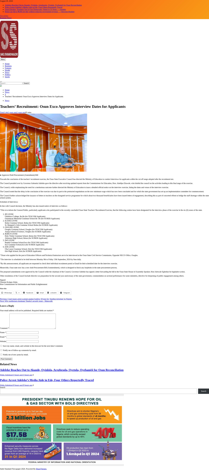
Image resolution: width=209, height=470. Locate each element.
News (7, 72)
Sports (7, 77)
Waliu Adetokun (6, 375)
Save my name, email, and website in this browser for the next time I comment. (33, 346)
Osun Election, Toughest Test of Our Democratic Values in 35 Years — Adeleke (35, 9)
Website (3, 341)
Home (7, 64)
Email (3, 337)
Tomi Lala (4, 112)
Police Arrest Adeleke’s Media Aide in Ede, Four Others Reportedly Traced (33, 7)
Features (8, 68)
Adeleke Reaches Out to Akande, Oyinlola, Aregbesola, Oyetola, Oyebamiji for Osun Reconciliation (43, 5)
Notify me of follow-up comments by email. (19, 350)
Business (8, 66)
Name (3, 332)
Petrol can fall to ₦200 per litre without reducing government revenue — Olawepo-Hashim (39, 12)
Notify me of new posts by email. (15, 355)
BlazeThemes (41, 469)
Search (2, 387)
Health (7, 70)
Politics (7, 75)
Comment (4, 328)
